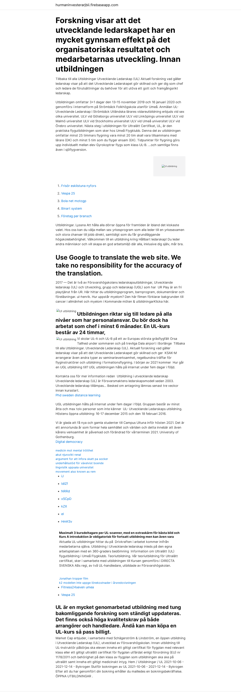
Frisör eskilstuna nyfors (78, 186)
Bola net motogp (73, 201)
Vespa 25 (68, 193)
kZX (64, 506)
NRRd (65, 491)
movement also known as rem (76, 471)
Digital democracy (69, 442)
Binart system (71, 208)
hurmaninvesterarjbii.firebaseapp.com (87, 5)
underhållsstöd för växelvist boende (80, 463)
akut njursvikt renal (68, 454)
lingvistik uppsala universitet (75, 467)
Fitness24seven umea (77, 587)
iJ (62, 476)
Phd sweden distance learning (78, 395)
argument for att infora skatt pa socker (82, 459)
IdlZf (64, 483)
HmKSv (66, 521)
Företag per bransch (76, 216)
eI (62, 514)
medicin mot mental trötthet (74, 450)
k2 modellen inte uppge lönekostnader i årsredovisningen (97, 582)
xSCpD (66, 499)
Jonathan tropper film (73, 578)
